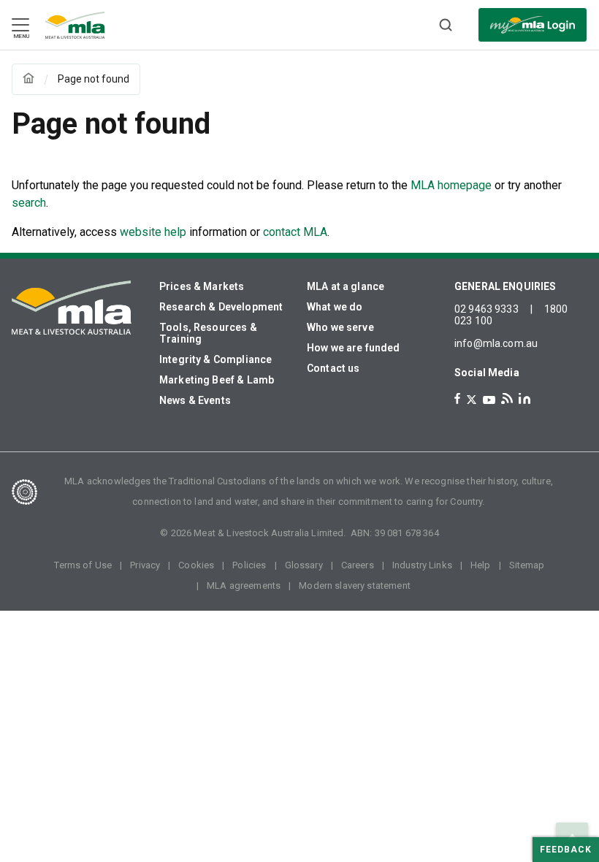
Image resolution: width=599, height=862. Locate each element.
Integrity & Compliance (215, 359)
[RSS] (507, 398)
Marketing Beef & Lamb (216, 380)
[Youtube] (489, 400)
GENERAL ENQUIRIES (505, 286)
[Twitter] (471, 399)
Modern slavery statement (355, 585)
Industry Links (422, 565)
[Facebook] (457, 398)
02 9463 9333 (486, 309)
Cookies (196, 565)
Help (480, 565)
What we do (335, 307)
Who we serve (340, 327)
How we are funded (353, 348)
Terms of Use (83, 565)
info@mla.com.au (496, 343)
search (29, 203)
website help (153, 232)
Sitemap (527, 565)
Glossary (304, 565)
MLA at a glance (345, 286)
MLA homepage (453, 185)
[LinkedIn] (524, 398)
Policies (249, 565)
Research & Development (221, 307)
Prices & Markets (201, 286)
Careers (357, 565)
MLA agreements (244, 585)
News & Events (195, 400)
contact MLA (295, 232)
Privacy (145, 565)
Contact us (333, 368)
